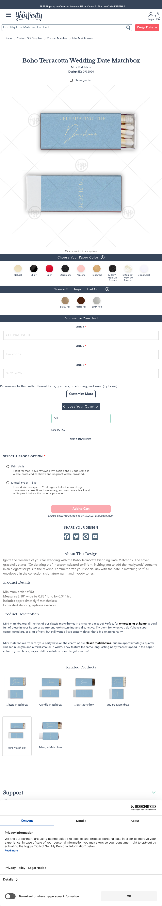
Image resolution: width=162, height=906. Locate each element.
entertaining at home (133, 623)
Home (8, 38)
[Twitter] (76, 536)
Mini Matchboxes (82, 38)
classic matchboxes (98, 643)
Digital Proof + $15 (24, 482)
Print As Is (17, 466)
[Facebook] (67, 536)
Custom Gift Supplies (29, 38)
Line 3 (80, 365)
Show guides (83, 80)
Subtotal (58, 430)
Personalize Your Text (81, 318)
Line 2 (80, 346)
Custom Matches (57, 38)
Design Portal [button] (145, 27)
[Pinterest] (86, 536)
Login (151, 19)
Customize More (81, 394)
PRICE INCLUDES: (81, 439)
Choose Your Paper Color (49, 257)
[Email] (95, 536)
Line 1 (80, 327)
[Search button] (128, 28)
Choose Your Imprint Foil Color (51, 289)
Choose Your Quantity (81, 406)
